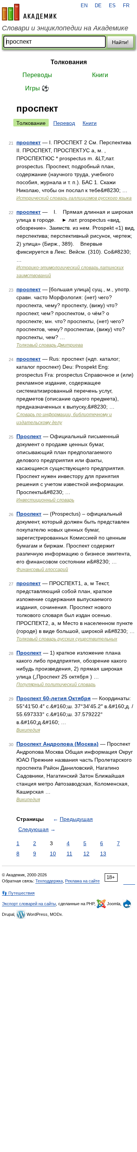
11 (69, 854)
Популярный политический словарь (56, 684)
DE (98, 5)
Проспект (28, 436)
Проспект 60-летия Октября (53, 698)
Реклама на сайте (82, 881)
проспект (28, 142)
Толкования (69, 62)
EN (84, 5)
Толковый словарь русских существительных (66, 639)
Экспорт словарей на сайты (29, 903)
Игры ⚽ (37, 88)
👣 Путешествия (18, 893)
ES (112, 5)
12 (86, 854)
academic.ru (29, 12)
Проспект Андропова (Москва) (57, 744)
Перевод (64, 123)
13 (103, 854)
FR (126, 5)
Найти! (120, 42)
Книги (100, 75)
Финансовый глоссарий (42, 569)
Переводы (37, 75)
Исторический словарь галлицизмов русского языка (74, 198)
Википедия (28, 730)
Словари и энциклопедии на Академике (65, 28)
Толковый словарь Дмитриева (49, 345)
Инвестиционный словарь (45, 500)
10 (53, 854)
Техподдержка (49, 881)
